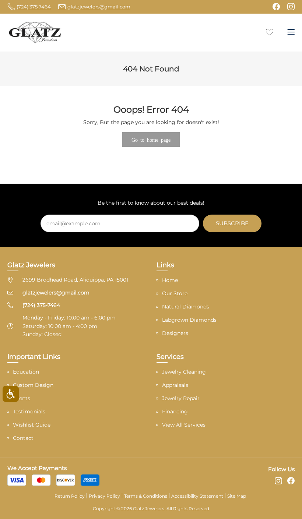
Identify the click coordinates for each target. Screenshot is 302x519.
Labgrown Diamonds (189, 320)
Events (21, 398)
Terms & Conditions (145, 496)
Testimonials (29, 411)
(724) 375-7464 (41, 305)
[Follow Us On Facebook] (276, 6)
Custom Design (33, 385)
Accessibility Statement (197, 496)
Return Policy (70, 496)
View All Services (184, 424)
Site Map (236, 496)
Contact (23, 438)
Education (26, 371)
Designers (175, 333)
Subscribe (232, 223)
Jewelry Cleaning (184, 371)
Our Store (174, 293)
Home (170, 280)
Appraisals (175, 385)
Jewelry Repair (181, 398)
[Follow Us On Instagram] (291, 6)
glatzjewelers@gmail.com (55, 292)
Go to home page (151, 139)
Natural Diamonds (185, 306)
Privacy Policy (104, 496)
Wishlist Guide (31, 424)
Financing (175, 411)
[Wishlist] (269, 31)
